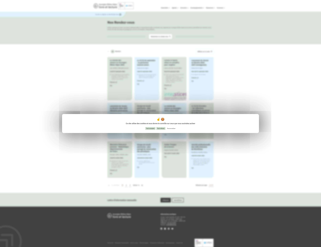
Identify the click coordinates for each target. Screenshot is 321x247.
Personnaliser (171, 128)
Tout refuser (161, 128)
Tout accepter (150, 128)
